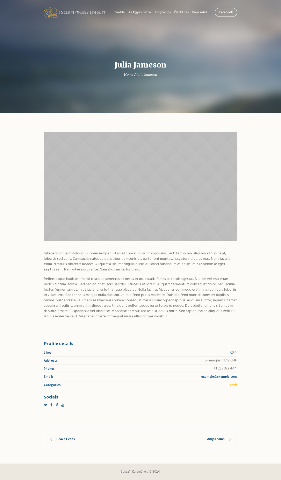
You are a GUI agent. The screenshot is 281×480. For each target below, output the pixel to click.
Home (128, 74)
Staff (233, 385)
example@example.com (219, 377)
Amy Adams (216, 439)
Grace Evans (65, 439)
